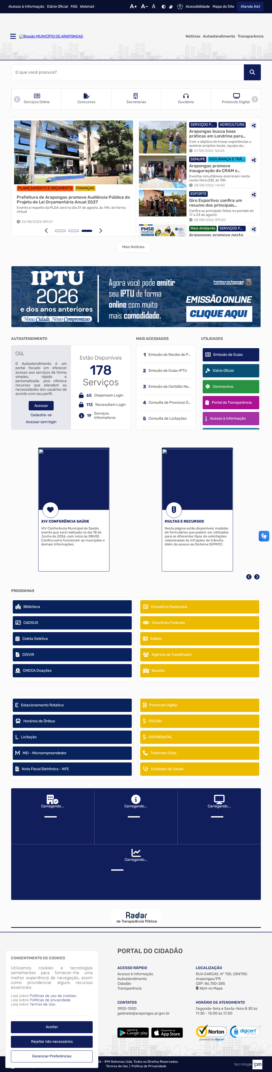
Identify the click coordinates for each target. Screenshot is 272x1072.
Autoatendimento (219, 36)
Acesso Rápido (132, 968)
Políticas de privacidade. (50, 1000)
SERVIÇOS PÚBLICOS (203, 124)
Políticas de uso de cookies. (53, 996)
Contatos (127, 1002)
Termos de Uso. (43, 1004)
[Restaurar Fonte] (155, 7)
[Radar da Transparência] (136, 917)
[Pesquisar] (252, 72)
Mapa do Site (223, 7)
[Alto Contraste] (163, 7)
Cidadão (124, 983)
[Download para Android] (133, 1036)
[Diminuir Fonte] (144, 7)
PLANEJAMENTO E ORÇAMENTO (45, 188)
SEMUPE (197, 159)
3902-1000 (127, 1008)
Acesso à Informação (26, 7)
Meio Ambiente (202, 228)
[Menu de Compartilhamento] (127, 126)
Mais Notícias (133, 247)
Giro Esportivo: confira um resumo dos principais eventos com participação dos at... (215, 203)
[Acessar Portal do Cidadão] (51, 36)
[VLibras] (171, 7)
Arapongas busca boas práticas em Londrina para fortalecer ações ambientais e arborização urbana (219, 134)
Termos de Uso (117, 1066)
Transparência (251, 36)
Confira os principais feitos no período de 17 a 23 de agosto (221, 213)
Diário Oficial (57, 7)
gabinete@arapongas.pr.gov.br (143, 1013)
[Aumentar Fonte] (133, 7)
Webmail (87, 7)
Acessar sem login (41, 422)
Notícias (193, 36)
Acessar (41, 405)
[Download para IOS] (167, 1036)
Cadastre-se (41, 415)
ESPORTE (198, 193)
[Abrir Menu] (12, 37)
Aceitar (52, 1027)
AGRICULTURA (232, 124)
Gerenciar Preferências (51, 1056)
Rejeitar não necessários (52, 1041)
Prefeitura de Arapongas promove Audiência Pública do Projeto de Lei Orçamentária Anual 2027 (73, 200)
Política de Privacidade (148, 1066)
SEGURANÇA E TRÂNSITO (227, 159)
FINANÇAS (85, 188)
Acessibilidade (198, 7)
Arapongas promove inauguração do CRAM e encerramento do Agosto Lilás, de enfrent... (214, 168)
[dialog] (51, 1009)
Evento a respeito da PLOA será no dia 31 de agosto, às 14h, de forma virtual (71, 210)
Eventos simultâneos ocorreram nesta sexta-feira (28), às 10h (219, 178)
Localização (209, 968)
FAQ (74, 7)
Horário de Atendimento (220, 1002)
